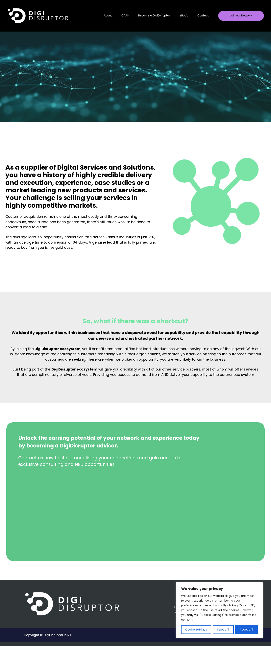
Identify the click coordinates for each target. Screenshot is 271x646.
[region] (219, 610)
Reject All (223, 630)
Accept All (247, 630)
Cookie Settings (196, 630)
